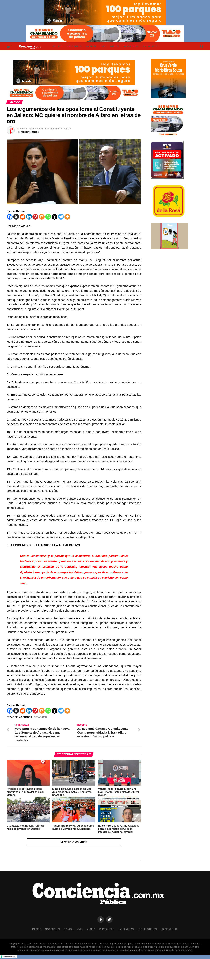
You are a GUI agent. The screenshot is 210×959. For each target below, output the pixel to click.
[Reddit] (22, 217)
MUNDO (114, 46)
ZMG (103, 46)
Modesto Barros (30, 131)
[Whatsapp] (48, 217)
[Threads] (54, 217)
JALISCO (57, 46)
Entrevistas (151, 46)
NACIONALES (74, 46)
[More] (67, 217)
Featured (41, 717)
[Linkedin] (29, 217)
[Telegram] (61, 217)
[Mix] (42, 217)
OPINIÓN (91, 46)
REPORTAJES (131, 46)
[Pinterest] (35, 217)
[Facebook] (10, 217)
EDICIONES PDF (169, 929)
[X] (16, 217)
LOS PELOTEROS (147, 929)
